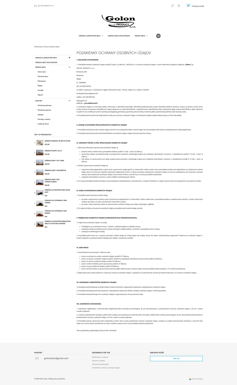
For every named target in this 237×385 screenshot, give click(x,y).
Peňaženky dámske (45, 105)
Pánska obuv (40, 67)
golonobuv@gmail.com (89, 93)
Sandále (40, 90)
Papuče (40, 95)
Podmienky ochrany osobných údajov (106, 368)
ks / (176, 358)
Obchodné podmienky (100, 364)
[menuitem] (90, 36)
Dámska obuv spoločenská (46, 62)
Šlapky (40, 86)
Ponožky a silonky (44, 119)
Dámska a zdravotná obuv (46, 58)
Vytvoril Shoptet (197, 379)
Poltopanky (42, 81)
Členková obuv (43, 76)
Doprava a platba (98, 360)
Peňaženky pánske (44, 110)
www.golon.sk (82, 100)
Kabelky (40, 115)
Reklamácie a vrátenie (100, 357)
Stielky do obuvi (43, 124)
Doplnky (38, 101)
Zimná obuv (42, 72)
